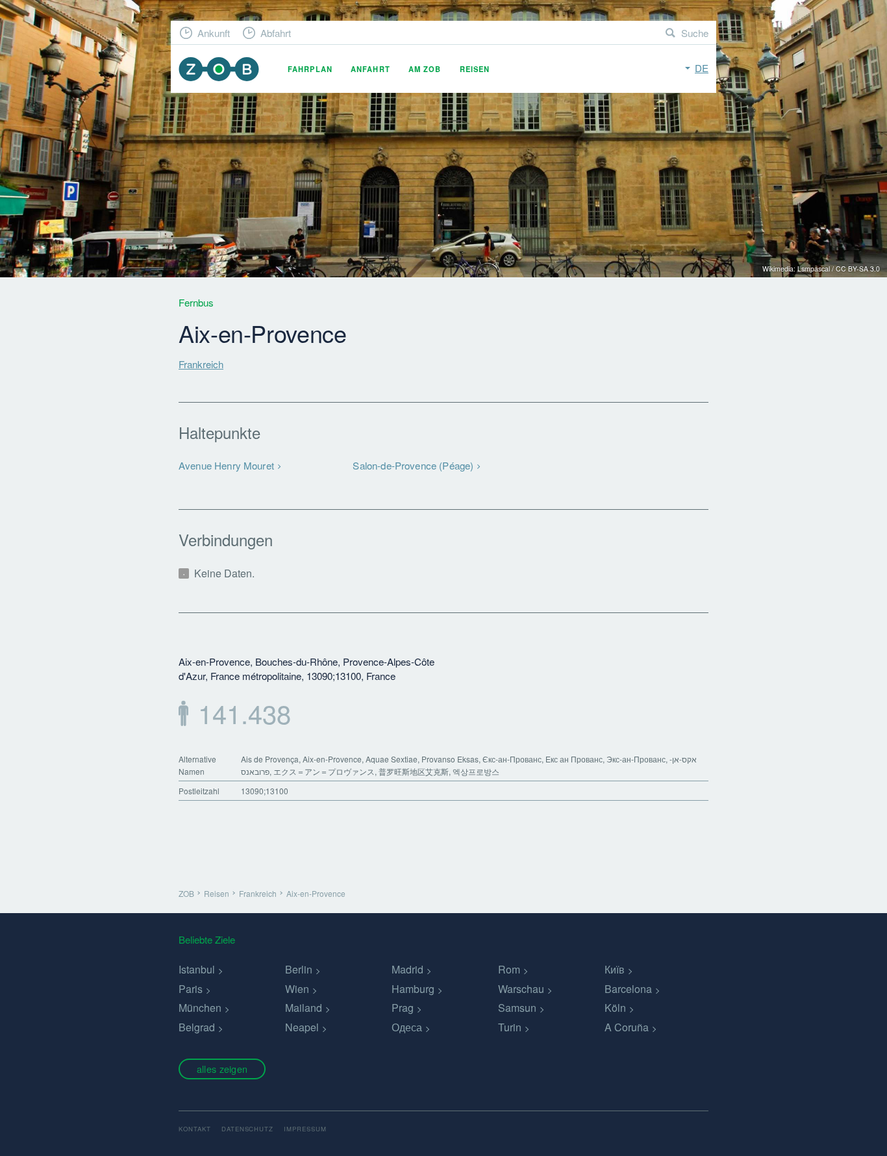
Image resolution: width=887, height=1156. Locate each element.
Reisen (475, 69)
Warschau (521, 988)
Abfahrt (275, 33)
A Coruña (627, 1027)
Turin (509, 1027)
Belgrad (197, 1027)
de (701, 68)
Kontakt (195, 1128)
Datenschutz (247, 1128)
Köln (615, 1007)
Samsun (517, 1007)
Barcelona (628, 988)
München (200, 1007)
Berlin (298, 969)
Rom (509, 969)
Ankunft (213, 33)
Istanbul (197, 969)
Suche (694, 33)
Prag (403, 1007)
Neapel (302, 1027)
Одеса (407, 1027)
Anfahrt (370, 69)
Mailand (303, 1007)
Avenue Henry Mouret (226, 465)
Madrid (407, 969)
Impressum (305, 1128)
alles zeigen (222, 1068)
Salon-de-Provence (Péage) (413, 465)
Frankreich (201, 364)
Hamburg (413, 988)
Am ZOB (425, 69)
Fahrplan (310, 69)
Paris (191, 988)
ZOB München (219, 69)
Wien (297, 988)
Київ (615, 969)
